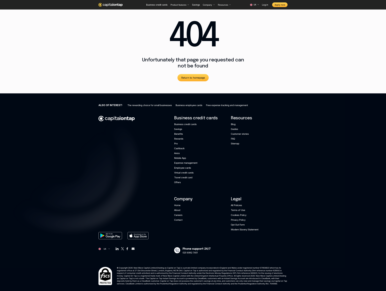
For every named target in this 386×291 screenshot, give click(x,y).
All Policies (236, 205)
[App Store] (138, 235)
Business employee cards (189, 105)
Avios (177, 153)
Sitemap (235, 143)
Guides (234, 129)
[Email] (133, 248)
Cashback (179, 148)
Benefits (178, 133)
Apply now (280, 4)
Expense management (185, 162)
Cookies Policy (238, 215)
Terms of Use (238, 210)
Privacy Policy (238, 219)
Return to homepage (193, 77)
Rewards (178, 138)
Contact (178, 219)
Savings (196, 4)
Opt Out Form (238, 224)
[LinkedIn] (117, 248)
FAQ (233, 138)
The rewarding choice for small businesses (149, 105)
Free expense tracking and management (227, 105)
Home (177, 205)
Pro (176, 143)
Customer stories (240, 133)
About (177, 210)
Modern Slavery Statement (244, 229)
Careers (178, 215)
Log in (265, 4)
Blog (233, 124)
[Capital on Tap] (110, 5)
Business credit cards (157, 4)
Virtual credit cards (184, 172)
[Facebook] (127, 248)
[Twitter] (122, 248)
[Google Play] (110, 235)
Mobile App (180, 158)
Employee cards (182, 167)
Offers (177, 182)
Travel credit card (183, 177)
